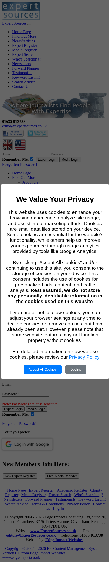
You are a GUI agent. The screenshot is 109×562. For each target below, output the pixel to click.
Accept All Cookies (43, 369)
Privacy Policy (84, 357)
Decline (75, 369)
